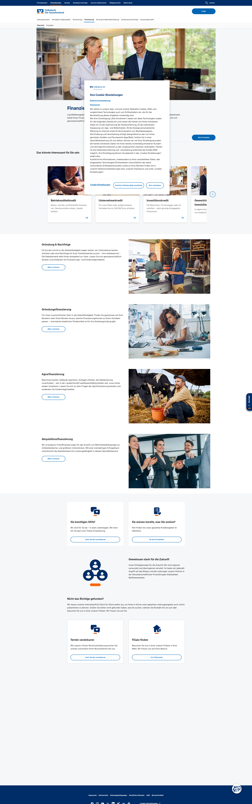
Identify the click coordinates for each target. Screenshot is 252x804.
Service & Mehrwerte (98, 3)
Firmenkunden (55, 3)
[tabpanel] (69, 194)
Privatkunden (42, 3)
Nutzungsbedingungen (118, 795)
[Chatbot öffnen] (237, 789)
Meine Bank (128, 3)
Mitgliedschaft (115, 3)
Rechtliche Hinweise (136, 795)
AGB (148, 795)
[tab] (43, 19)
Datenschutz (103, 795)
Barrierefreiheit (158, 795)
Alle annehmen (155, 185)
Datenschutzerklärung (100, 100)
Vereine (67, 3)
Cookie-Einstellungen (100, 184)
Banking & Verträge (80, 3)
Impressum (92, 795)
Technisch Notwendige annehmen (128, 185)
